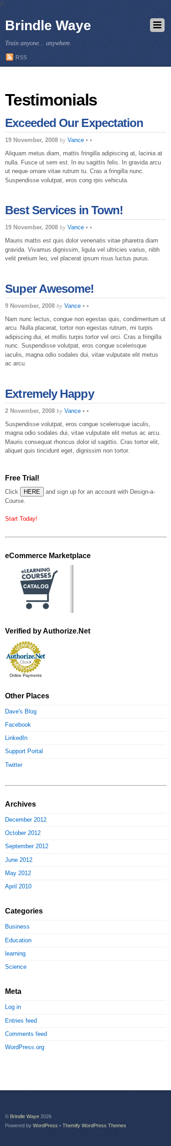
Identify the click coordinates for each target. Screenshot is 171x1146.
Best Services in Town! (64, 210)
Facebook (18, 724)
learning (15, 953)
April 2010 (18, 886)
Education (18, 940)
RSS (21, 57)
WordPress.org (24, 1047)
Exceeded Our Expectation (74, 123)
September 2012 (26, 846)
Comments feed (26, 1033)
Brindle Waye (24, 1116)
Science (15, 966)
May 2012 (18, 873)
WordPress (45, 1125)
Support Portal (24, 751)
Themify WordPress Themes (94, 1125)
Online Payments (26, 675)
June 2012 (18, 859)
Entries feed (21, 1020)
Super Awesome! (49, 289)
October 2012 (23, 832)
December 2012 (26, 819)
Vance (75, 140)
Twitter (13, 764)
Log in (13, 1006)
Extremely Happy (49, 394)
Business (17, 926)
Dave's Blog (20, 711)
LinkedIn (16, 737)
